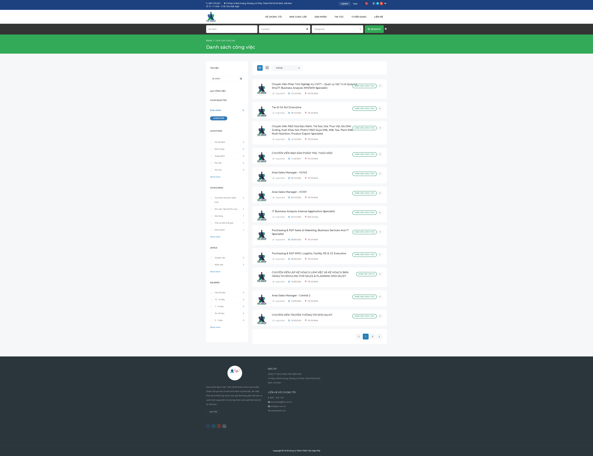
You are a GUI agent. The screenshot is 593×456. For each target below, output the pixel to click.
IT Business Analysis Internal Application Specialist (303, 211)
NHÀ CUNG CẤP (298, 16)
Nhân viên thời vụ (366, 274)
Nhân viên (219, 265)
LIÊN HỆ (378, 16)
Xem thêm (213, 412)
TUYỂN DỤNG (358, 16)
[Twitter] (377, 3)
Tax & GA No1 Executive (286, 107)
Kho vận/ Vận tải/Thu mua (226, 209)
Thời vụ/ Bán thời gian (224, 223)
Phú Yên (218, 163)
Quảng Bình (220, 156)
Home (209, 40)
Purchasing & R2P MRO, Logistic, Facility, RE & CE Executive (309, 253)
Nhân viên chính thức (364, 86)
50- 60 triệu (219, 313)
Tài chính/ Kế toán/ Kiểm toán (225, 200)
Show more (215, 177)
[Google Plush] (381, 3)
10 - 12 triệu (220, 299)
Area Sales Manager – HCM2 (289, 172)
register (344, 3)
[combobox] (284, 28)
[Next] (379, 337)
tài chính (216, 110)
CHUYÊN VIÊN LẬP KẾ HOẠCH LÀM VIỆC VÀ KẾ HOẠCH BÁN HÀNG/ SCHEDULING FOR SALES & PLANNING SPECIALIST (310, 274)
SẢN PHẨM (321, 16)
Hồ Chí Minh (313, 93)
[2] (364, 4)
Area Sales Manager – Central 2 (291, 295)
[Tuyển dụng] (211, 17)
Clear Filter (218, 118)
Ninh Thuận (220, 149)
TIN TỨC (339, 16)
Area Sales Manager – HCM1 (289, 191)
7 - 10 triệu (219, 306)
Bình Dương (313, 217)
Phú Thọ (218, 170)
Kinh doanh (220, 230)
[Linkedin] (385, 3)
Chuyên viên (220, 258)
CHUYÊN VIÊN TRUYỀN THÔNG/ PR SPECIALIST (302, 314)
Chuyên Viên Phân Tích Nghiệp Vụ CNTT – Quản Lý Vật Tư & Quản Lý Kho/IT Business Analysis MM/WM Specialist (314, 86)
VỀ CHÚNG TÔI (273, 16)
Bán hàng (219, 216)
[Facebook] (373, 3)
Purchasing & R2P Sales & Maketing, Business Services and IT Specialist (310, 232)
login (355, 3)
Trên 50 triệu (220, 292)
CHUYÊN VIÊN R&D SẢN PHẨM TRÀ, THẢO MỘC (302, 153)
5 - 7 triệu (219, 320)
